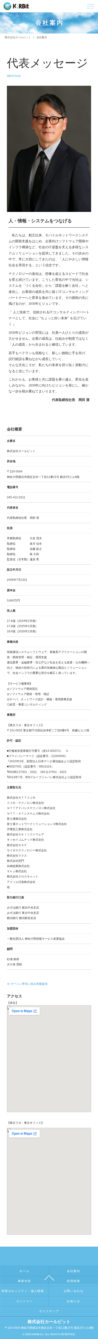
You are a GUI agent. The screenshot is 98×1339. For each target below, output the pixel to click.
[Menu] (90, 7)
